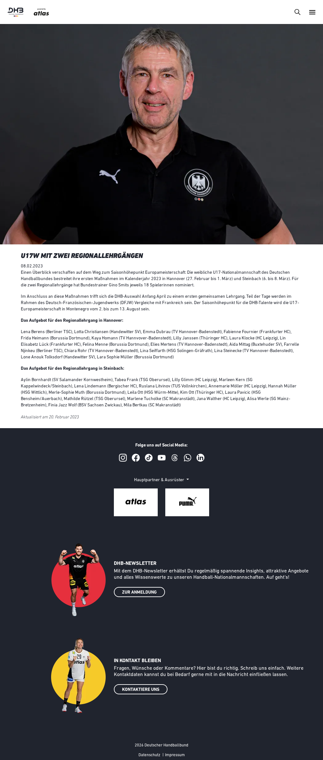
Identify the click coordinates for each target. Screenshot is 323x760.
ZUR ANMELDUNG (139, 592)
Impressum (175, 755)
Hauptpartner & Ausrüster (159, 480)
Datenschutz (149, 755)
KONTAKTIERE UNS (140, 689)
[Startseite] (15, 12)
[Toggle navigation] (297, 11)
